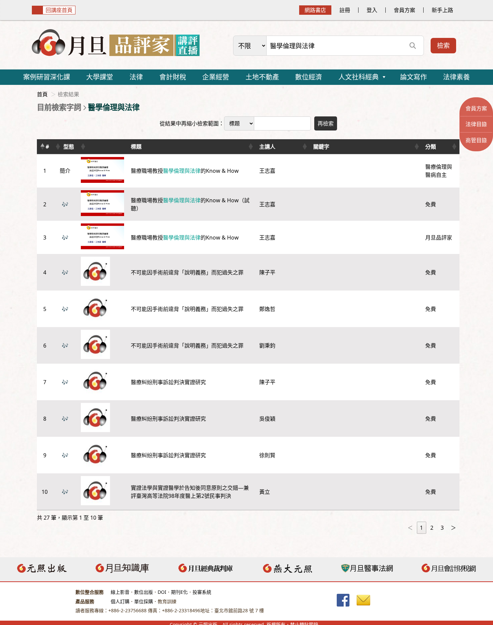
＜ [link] (410, 527)
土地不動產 (262, 77)
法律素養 (456, 77)
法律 (136, 77)
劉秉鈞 (267, 345)
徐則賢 (267, 455)
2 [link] (431, 527)
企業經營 (215, 77)
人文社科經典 (358, 77)
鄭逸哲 (267, 309)
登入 (372, 10)
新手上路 (442, 10)
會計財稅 (172, 77)
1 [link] (421, 527)
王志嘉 (267, 170)
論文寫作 (413, 77)
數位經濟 (308, 77)
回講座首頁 (59, 10)
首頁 (42, 94)
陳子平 (267, 272)
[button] (42, 146)
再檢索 (326, 123)
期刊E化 (179, 592)
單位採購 (143, 601)
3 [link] (442, 527)
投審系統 (202, 592)
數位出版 (143, 592)
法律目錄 (476, 124)
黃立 (264, 492)
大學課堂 (99, 77)
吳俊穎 (267, 418)
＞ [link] (453, 527)
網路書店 (315, 10)
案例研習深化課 (46, 77)
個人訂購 (120, 601)
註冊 (344, 10)
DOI (162, 592)
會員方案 (404, 10)
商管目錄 (476, 140)
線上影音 (120, 592)
